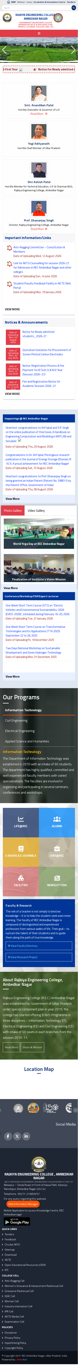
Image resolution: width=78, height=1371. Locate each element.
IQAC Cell (9, 1296)
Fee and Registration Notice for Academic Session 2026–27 (41, 383)
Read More (37, 114)
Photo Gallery (13, 510)
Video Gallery (36, 510)
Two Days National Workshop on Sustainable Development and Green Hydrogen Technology (34, 650)
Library (29, 2)
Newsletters (57, 885)
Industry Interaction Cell (18, 1306)
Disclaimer (10, 1333)
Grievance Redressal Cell (19, 1291)
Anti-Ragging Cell (14, 1281)
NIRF (13, 2)
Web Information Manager (23, 1204)
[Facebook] (8, 1136)
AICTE (7, 1260)
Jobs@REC (57, 855)
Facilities (21, 885)
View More (12, 309)
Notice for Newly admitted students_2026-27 (38, 334)
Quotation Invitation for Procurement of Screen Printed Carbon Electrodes (46, 352)
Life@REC (21, 826)
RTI (6, 1270)
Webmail (21, 2)
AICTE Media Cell (14, 1316)
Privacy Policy (12, 1338)
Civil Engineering (16, 720)
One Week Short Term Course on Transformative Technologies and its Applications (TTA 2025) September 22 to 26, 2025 (35, 631)
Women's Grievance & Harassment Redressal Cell (33, 1286)
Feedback (10, 1239)
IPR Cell (8, 1311)
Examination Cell (14, 1322)
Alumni (57, 826)
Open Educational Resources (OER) (25, 1265)
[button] (4, 50)
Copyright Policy (13, 1348)
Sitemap (9, 1250)
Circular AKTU (12, 1244)
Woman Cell (11, 1301)
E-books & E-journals (20, 855)
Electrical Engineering (20, 730)
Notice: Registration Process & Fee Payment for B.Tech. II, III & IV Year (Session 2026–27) (43, 370)
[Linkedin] (26, 1136)
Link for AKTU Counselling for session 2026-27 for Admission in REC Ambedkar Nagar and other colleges (42, 267)
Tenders (71, 2)
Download (10, 1255)
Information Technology (23, 710)
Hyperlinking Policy (15, 1343)
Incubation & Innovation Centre (49, 2)
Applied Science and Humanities (27, 741)
